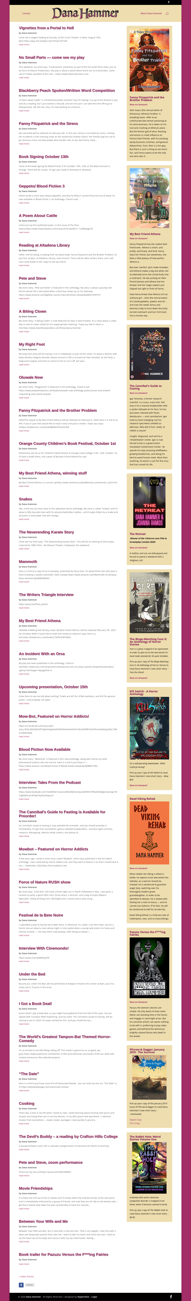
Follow (30, 1284)
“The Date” (29, 1073)
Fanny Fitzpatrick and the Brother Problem (58, 410)
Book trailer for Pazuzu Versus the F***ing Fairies (63, 1254)
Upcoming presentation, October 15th (53, 687)
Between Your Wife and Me (43, 1221)
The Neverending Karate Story (46, 532)
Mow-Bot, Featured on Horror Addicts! (54, 716)
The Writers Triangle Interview (46, 594)
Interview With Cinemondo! (44, 948)
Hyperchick (83, 1296)
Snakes (25, 499)
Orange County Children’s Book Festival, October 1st (67, 443)
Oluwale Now (31, 377)
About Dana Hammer (151, 13)
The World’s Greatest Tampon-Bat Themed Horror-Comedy (65, 1038)
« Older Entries (26, 1276)
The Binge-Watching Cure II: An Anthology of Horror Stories (148, 641)
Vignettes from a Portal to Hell (46, 28)
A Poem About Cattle (38, 215)
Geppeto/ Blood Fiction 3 (41, 186)
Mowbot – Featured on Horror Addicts (53, 849)
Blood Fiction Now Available (44, 749)
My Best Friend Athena (39, 620)
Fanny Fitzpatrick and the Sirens (48, 123)
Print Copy (135, 1123)
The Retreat (138, 534)
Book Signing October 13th (43, 156)
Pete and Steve (32, 278)
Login (94, 1296)
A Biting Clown (32, 311)
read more (24, 44)
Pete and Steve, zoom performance (51, 1162)
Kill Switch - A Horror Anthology (144, 692)
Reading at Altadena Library (44, 245)
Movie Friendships (36, 1188)
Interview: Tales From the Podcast (50, 782)
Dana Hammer (29, 33)
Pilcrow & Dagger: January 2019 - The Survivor (147, 1051)
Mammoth (28, 561)
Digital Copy (136, 1119)
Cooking (26, 1103)
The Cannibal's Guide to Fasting (146, 387)
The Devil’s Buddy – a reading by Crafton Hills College (68, 1136)
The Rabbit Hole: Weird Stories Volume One (145, 1138)
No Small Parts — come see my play (51, 57)
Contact (26, 13)
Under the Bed (32, 974)
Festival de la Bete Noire (41, 915)
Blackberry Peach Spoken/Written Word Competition (67, 90)
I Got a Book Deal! (35, 1003)
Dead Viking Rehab (142, 798)
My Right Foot (32, 344)
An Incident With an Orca (42, 653)
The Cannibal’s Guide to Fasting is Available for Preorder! (62, 814)
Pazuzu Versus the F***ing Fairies (147, 933)
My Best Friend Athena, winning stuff (53, 473)
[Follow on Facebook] (21, 1285)
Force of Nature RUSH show (44, 882)
